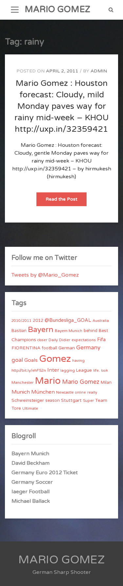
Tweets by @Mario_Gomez (45, 275)
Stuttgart (71, 400)
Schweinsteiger (27, 400)
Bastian (19, 330)
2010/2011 (21, 321)
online (80, 392)
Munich (20, 392)
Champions (23, 339)
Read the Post (66, 201)
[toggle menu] (15, 10)
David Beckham (30, 463)
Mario (48, 380)
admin (99, 71)
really (92, 392)
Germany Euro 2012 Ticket (44, 472)
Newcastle (65, 392)
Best (103, 330)
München (43, 392)
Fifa (101, 339)
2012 (38, 320)
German (66, 348)
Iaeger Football (30, 491)
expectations (84, 340)
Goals (31, 360)
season (52, 400)
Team (101, 400)
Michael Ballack (30, 501)
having (78, 360)
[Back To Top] (112, 575)
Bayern (40, 329)
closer (42, 340)
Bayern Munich (68, 330)
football (49, 348)
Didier (64, 340)
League (84, 370)
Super (88, 400)
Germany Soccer (32, 482)
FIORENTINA (25, 348)
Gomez (55, 358)
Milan (106, 382)
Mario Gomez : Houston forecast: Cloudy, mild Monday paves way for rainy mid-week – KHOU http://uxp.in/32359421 (61, 106)
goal (17, 360)
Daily (53, 340)
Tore (16, 408)
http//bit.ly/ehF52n (28, 370)
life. (96, 370)
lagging (67, 370)
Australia (100, 320)
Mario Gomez (80, 381)
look (104, 370)
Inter (53, 370)
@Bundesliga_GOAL (68, 320)
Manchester (22, 382)
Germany (88, 347)
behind (90, 330)
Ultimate (30, 408)
